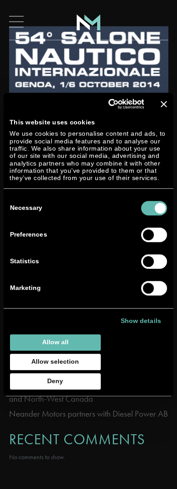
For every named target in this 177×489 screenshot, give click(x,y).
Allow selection (55, 361)
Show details (141, 321)
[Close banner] (164, 104)
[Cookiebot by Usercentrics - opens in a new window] (107, 104)
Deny (55, 381)
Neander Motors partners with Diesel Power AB (88, 413)
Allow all (55, 342)
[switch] (154, 235)
